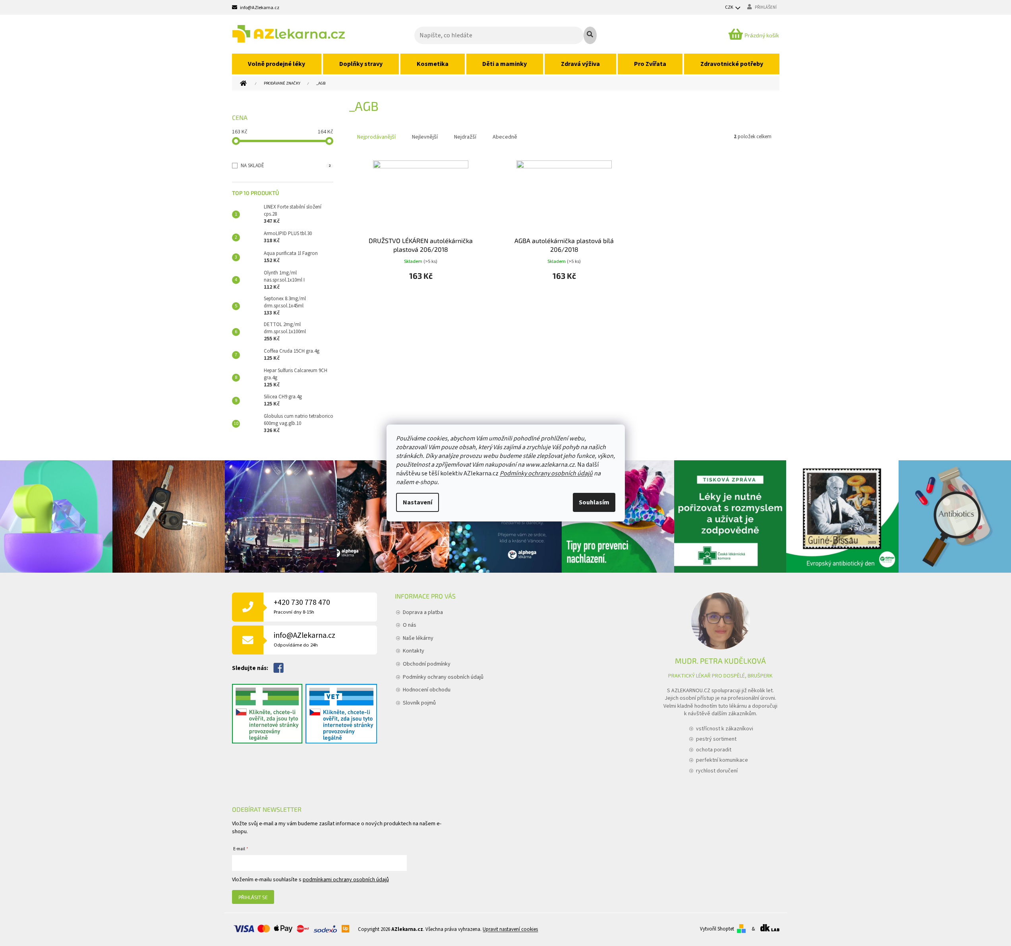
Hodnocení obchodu (426, 690)
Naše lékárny (418, 638)
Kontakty (413, 651)
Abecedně (505, 137)
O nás (409, 625)
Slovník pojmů (419, 703)
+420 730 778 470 (302, 606)
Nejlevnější (425, 137)
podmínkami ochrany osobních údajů (346, 880)
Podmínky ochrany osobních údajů (546, 473)
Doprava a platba (423, 612)
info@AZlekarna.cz (304, 639)
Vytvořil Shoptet (717, 928)
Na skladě (286, 165)
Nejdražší (465, 137)
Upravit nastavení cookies (510, 929)
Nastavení (417, 502)
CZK (729, 7)
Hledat (590, 35)
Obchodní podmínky (426, 664)
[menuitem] (277, 64)
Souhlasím (594, 502)
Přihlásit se (253, 897)
